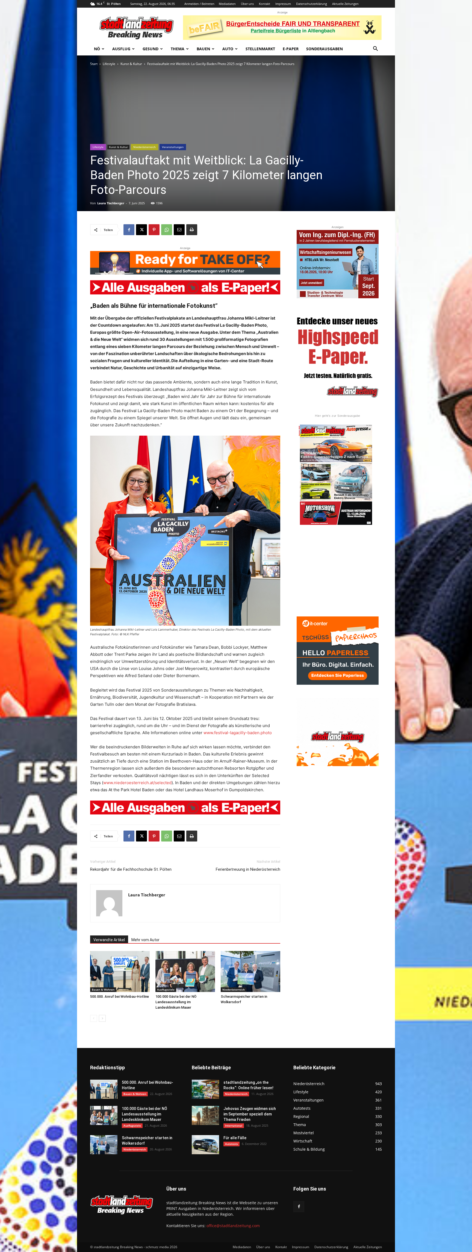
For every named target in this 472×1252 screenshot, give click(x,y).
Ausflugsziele (166, 989)
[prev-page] (93, 1018)
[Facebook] (128, 229)
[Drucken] (191, 229)
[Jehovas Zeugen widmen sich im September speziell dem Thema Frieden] (205, 1115)
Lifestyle (109, 63)
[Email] (179, 229)
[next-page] (102, 1018)
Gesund (150, 48)
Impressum (283, 4)
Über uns (247, 4)
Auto (227, 48)
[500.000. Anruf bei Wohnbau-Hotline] (120, 971)
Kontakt (264, 4)
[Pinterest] (154, 229)
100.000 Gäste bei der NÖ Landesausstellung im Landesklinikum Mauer (175, 1001)
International (233, 1125)
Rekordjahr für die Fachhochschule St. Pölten (131, 869)
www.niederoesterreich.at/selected (137, 782)
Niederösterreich (144, 147)
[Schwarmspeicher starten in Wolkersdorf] (250, 971)
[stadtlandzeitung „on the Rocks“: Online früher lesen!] (205, 1089)
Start (94, 63)
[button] (375, 49)
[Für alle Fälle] (205, 1144)
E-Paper (291, 48)
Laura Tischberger (110, 203)
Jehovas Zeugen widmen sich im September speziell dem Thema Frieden (249, 1114)
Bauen (203, 48)
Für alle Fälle (234, 1138)
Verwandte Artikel (109, 940)
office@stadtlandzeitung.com (233, 1225)
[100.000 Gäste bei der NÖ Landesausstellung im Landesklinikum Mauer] (185, 971)
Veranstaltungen (173, 147)
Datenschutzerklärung (311, 4)
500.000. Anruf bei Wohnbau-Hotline (119, 996)
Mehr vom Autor (145, 940)
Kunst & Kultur (131, 63)
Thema (177, 48)
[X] (141, 229)
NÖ (97, 48)
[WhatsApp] (166, 229)
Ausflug (121, 48)
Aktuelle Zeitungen (345, 4)
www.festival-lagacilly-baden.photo (237, 732)
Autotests (231, 1144)
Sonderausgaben (324, 48)
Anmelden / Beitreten (199, 4)
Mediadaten (227, 4)
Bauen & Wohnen (103, 989)
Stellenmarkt (260, 48)
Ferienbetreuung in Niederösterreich (248, 869)
